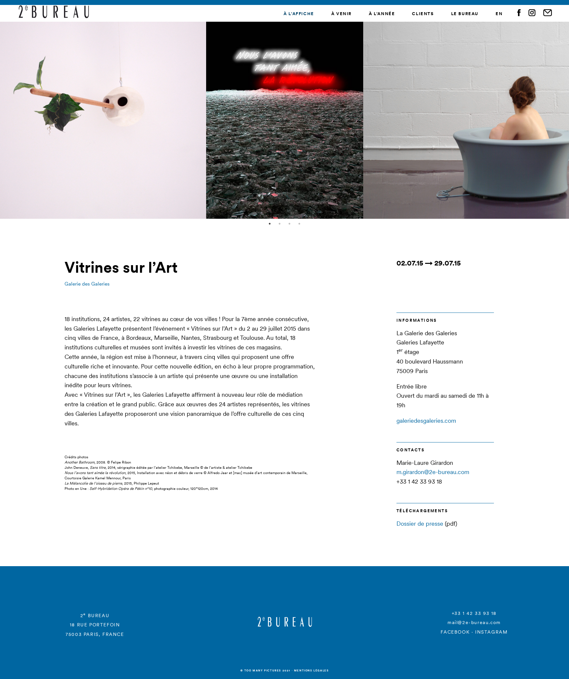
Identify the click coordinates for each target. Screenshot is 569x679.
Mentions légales (311, 670)
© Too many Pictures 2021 (265, 670)
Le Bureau (464, 13)
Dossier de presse (419, 523)
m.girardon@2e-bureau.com (432, 472)
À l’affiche (299, 13)
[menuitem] (499, 14)
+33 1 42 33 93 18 (474, 613)
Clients (423, 13)
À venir (341, 13)
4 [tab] (299, 223)
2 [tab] (279, 223)
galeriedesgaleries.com (426, 420)
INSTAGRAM (491, 632)
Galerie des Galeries (87, 284)
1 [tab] (269, 223)
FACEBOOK (455, 632)
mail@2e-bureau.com (474, 622)
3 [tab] (289, 223)
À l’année (382, 13)
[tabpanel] (284, 120)
